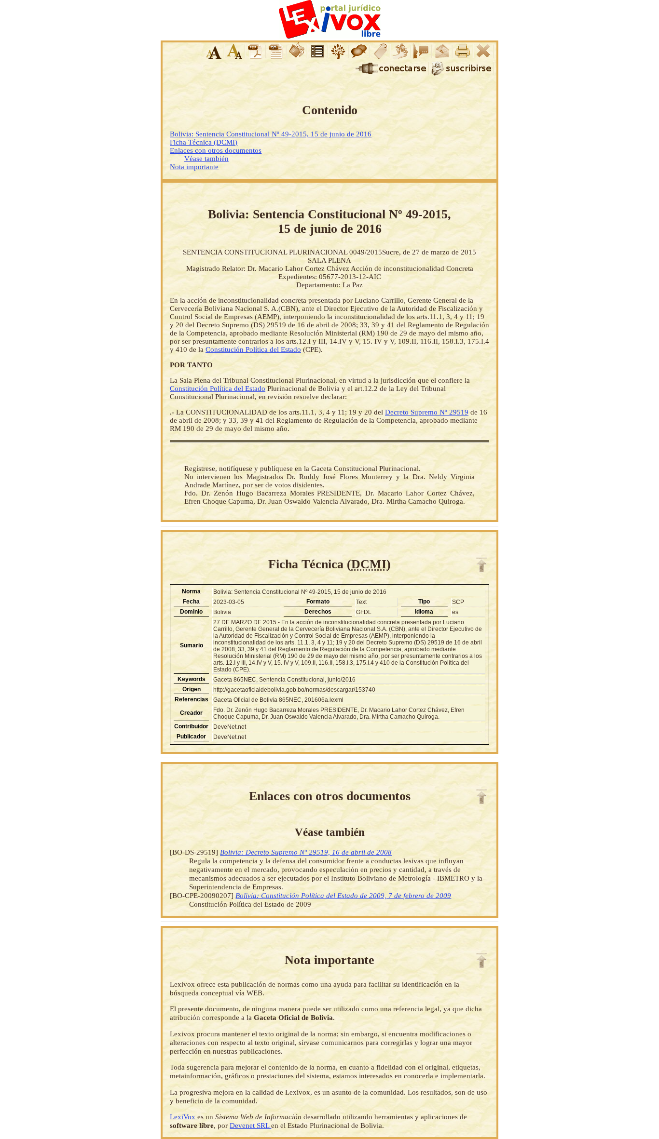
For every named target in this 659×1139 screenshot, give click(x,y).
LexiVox (183, 1116)
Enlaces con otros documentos (215, 150)
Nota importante (194, 167)
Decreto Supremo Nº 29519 (426, 412)
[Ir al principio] (481, 565)
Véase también (206, 158)
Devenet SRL (250, 1125)
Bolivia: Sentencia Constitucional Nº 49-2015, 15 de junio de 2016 (270, 134)
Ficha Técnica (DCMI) (203, 142)
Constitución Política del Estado (253, 349)
